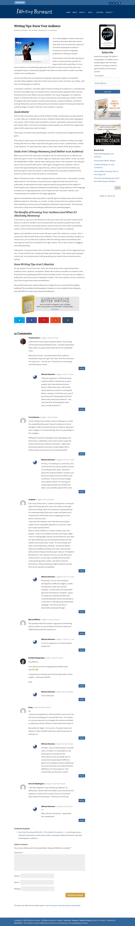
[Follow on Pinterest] (116, 3)
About (75, 12)
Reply (82, 368)
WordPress (18, 923)
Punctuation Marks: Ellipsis (104, 160)
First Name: (99, 75)
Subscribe (20, 2)
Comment (18, 852)
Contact (108, 12)
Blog (90, 12)
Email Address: (101, 83)
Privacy (59, 920)
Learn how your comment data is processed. (63, 905)
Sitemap (75, 920)
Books (81, 12)
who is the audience (47, 107)
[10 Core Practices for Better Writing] (49, 304)
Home (68, 12)
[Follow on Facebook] (110, 3)
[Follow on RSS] (119, 3)
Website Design (85, 920)
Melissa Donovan (21, 30)
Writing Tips (43, 30)
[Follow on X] (113, 3)
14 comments (52, 30)
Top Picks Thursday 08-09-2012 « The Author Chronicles (40, 832)
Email (17, 882)
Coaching (99, 12)
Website (17, 889)
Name (17, 876)
